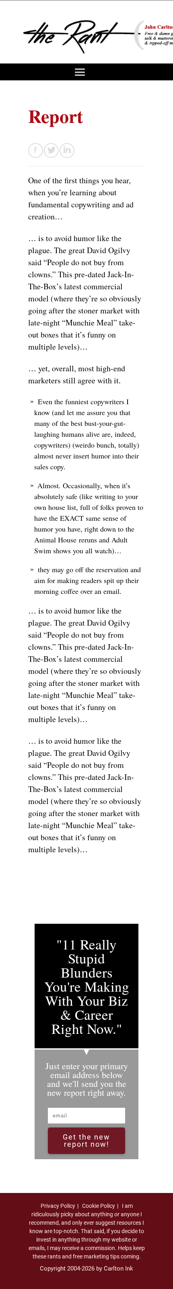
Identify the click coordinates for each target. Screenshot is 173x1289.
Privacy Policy (58, 1206)
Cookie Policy (98, 1206)
